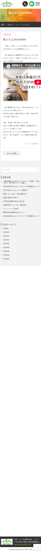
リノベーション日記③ (10, 209)
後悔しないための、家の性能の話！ (15, 194)
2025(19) (6, 232)
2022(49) (6, 243)
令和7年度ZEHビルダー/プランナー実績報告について (21, 186)
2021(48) (6, 247)
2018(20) (6, 259)
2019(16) (6, 255)
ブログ (10, 24)
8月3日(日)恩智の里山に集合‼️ (13, 201)
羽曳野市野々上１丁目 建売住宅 (14, 205)
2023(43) (6, 240)
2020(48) (6, 251)
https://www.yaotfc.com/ (18, 544)
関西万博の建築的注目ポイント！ (14, 212)
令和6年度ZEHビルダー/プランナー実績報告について (21, 216)
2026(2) (5, 228)
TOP (2, 24)
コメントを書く (12, 153)
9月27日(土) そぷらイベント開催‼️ (15, 190)
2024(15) (6, 236)
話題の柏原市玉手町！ (10, 197)
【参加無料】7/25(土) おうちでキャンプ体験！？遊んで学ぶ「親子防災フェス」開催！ (21, 182)
